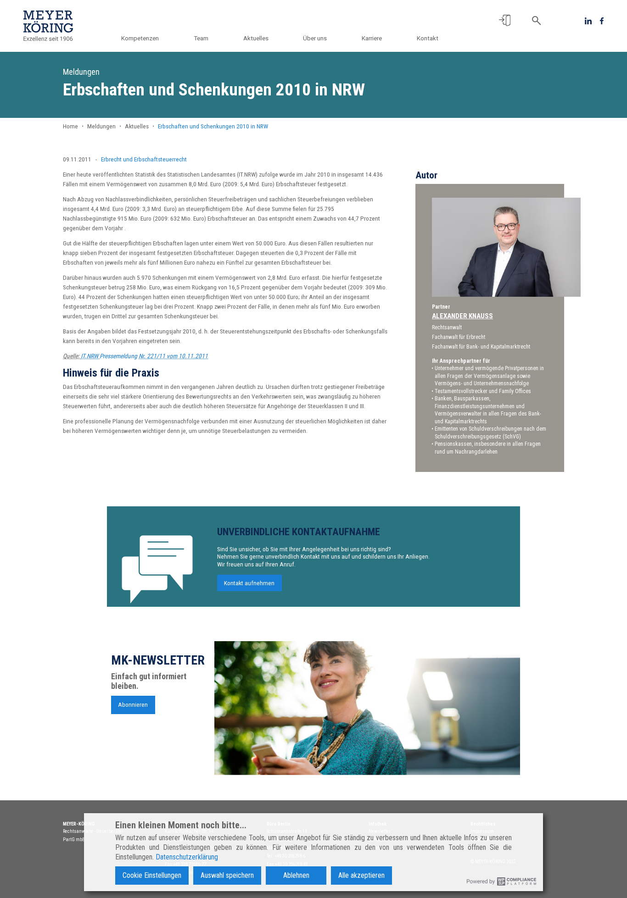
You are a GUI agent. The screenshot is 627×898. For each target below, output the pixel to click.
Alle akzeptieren (361, 875)
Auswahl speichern (227, 875)
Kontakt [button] (427, 38)
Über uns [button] (315, 38)
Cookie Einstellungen (152, 875)
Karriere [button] (372, 38)
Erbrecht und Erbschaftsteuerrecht (144, 159)
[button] (504, 20)
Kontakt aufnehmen (249, 583)
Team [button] (201, 38)
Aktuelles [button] (256, 38)
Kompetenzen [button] (140, 38)
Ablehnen (296, 875)
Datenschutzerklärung (187, 857)
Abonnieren (133, 705)
